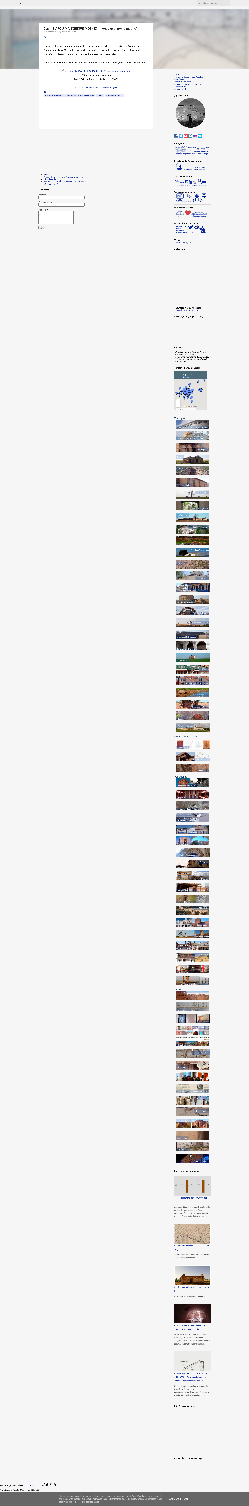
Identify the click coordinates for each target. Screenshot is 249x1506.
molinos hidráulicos (114, 95)
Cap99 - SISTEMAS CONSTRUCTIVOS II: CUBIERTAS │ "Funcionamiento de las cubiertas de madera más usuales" (191, 1377)
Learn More (174, 1499)
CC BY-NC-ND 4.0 (35, 1485)
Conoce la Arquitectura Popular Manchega (63, 177)
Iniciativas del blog (52, 179)
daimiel (100, 95)
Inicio (46, 175)
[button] (45, 37)
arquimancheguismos (54, 95)
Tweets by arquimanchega (186, 310)
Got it (187, 1499)
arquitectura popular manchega (79, 95)
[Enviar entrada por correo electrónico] (45, 92)
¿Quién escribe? (51, 184)
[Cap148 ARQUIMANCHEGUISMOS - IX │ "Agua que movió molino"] (96, 71)
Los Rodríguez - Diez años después (101, 87)
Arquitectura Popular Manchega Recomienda (65, 182)
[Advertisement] (96, 151)
